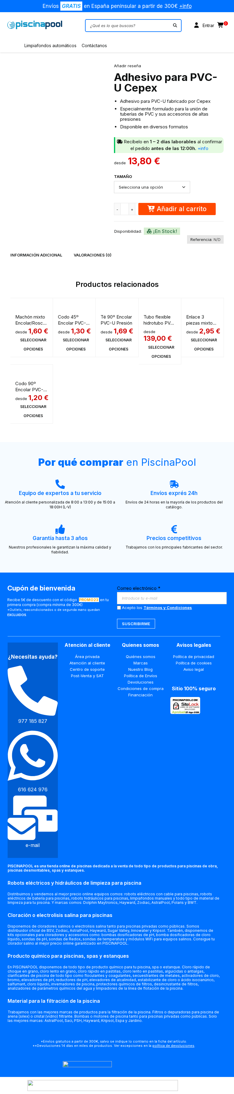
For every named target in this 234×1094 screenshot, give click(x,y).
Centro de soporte (87, 669)
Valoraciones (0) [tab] (93, 255)
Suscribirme (136, 623)
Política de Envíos (140, 675)
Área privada (87, 656)
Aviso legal (193, 669)
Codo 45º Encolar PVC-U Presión (73, 323)
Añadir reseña (127, 65)
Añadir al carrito (182, 209)
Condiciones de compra (141, 688)
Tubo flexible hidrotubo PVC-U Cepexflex (160, 323)
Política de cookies (194, 662)
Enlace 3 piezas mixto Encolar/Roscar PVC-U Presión (202, 326)
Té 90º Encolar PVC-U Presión (116, 320)
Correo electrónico (138, 588)
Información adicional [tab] (36, 255)
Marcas (140, 662)
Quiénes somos (140, 656)
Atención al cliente (87, 662)
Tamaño (123, 176)
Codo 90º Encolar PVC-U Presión (31, 390)
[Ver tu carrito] (220, 25)
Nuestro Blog (140, 669)
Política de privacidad (193, 656)
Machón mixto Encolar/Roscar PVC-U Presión (31, 323)
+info (185, 6)
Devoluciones (141, 682)
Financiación (140, 694)
